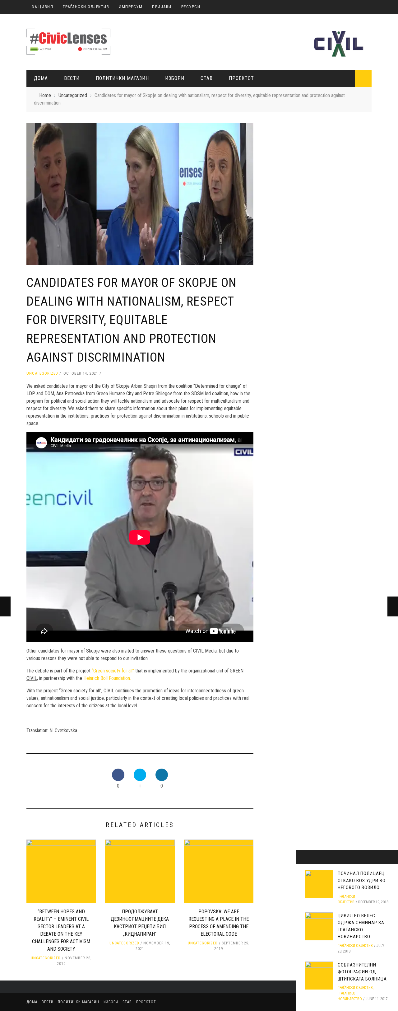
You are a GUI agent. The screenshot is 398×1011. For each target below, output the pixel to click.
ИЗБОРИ (174, 78)
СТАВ (207, 78)
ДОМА (41, 78)
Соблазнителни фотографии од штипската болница (362, 972)
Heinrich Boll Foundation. (107, 678)
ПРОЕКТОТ (241, 78)
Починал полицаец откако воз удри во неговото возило (362, 880)
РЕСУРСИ (191, 6)
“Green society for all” (113, 671)
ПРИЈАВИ (162, 6)
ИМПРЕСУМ (130, 6)
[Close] (302, 857)
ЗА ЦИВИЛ (42, 6)
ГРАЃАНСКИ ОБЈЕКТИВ (86, 6)
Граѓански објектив (355, 945)
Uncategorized (42, 373)
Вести (72, 78)
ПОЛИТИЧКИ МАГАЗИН (122, 78)
